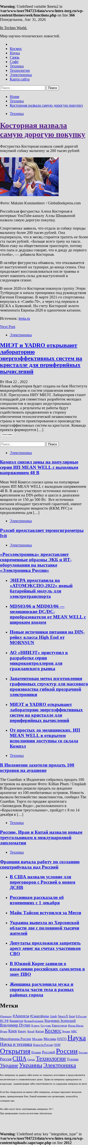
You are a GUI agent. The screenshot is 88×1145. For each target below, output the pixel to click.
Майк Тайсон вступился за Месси (45, 912)
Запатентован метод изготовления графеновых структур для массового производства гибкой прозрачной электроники (49, 686)
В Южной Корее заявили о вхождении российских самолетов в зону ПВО (47, 969)
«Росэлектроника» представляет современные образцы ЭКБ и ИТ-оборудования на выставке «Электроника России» (36, 562)
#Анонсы (21, 1016)
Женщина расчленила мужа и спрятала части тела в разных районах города (42, 989)
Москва (37, 1039)
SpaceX (63, 1016)
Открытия (15, 1051)
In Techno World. (13, 28)
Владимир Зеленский (60, 1021)
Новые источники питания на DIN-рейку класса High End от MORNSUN (47, 637)
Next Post (7, 327)
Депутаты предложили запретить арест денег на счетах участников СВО (45, 948)
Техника (17, 66)
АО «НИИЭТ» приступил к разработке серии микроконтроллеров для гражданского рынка (39, 660)
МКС (74, 1031)
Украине (9, 1065)
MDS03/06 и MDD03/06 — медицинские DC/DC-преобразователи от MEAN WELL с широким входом (48, 614)
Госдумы (46, 1025)
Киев (12, 1031)
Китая (39, 1031)
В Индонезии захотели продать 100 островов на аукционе (37, 767)
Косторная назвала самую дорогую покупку (42, 130)
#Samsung (6, 1016)
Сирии (31, 1059)
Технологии (20, 70)
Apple (53, 1016)
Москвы (50, 1039)
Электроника (21, 75)
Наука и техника (16, 1044)
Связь (14, 57)
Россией (48, 1052)
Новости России (43, 1045)
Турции (72, 1059)
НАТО (61, 1039)
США (19, 1058)
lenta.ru (24, 318)
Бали (72, 1016)
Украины (30, 1065)
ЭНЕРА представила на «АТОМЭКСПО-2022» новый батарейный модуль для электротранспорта (41, 588)
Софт (14, 62)
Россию (83, 1052)
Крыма (66, 1031)
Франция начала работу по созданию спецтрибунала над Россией (40, 864)
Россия (5, 1059)
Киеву (22, 1031)
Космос (16, 49)
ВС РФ (4, 1021)
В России (81, 1016)
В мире (35, 1025)
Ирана (3, 1031)
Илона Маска (75, 1025)
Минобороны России (15, 1039)
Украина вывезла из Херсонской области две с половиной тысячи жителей (44, 928)
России (67, 1051)
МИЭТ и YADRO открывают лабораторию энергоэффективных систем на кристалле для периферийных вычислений (41, 358)
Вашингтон (16, 1021)
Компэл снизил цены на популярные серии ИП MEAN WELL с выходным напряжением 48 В (39, 467)
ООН (57, 1045)
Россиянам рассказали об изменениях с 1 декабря (37, 900)
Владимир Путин (15, 1025)
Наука (15, 53)
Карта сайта (20, 79)
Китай (30, 1031)
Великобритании (34, 1021)
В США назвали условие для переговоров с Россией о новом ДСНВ (42, 882)
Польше (36, 1052)
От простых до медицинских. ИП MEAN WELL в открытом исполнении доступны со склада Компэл (45, 738)
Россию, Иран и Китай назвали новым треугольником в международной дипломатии (41, 837)
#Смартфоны (39, 1016)
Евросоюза (59, 1025)
